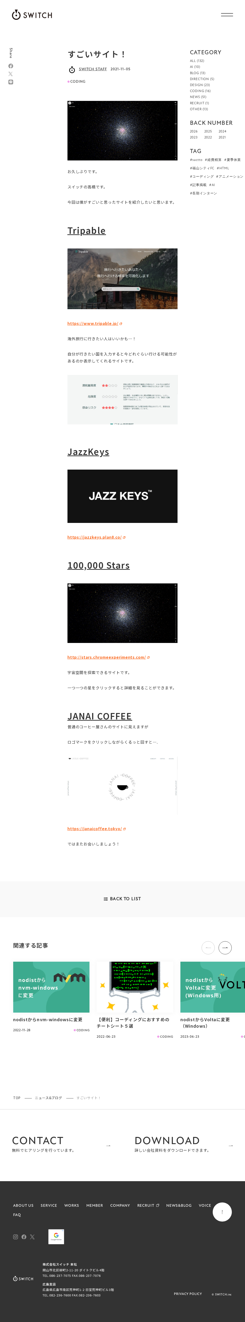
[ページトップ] (222, 1212)
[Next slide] (225, 947)
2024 (223, 131)
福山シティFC (203, 168)
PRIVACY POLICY (188, 1294)
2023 (194, 137)
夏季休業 (234, 160)
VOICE (205, 1206)
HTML (224, 168)
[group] (51, 997)
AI (213, 185)
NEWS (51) (198, 97)
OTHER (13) (199, 109)
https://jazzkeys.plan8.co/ (94, 537)
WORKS (71, 1206)
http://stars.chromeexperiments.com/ (106, 657)
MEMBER (94, 1206)
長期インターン (204, 193)
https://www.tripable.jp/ (92, 323)
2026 (194, 131)
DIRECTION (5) (202, 79)
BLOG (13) (198, 73)
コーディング (203, 177)
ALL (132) (197, 61)
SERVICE (49, 1206)
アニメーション (231, 177)
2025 (208, 131)
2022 (208, 137)
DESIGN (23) (200, 85)
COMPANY (120, 1206)
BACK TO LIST (125, 899)
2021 (222, 137)
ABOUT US (23, 1206)
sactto (197, 160)
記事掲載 (199, 185)
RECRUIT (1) (199, 103)
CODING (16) (200, 91)
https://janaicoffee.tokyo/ (94, 828)
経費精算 (214, 160)
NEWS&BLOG (179, 1206)
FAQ (17, 1215)
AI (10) (195, 67)
